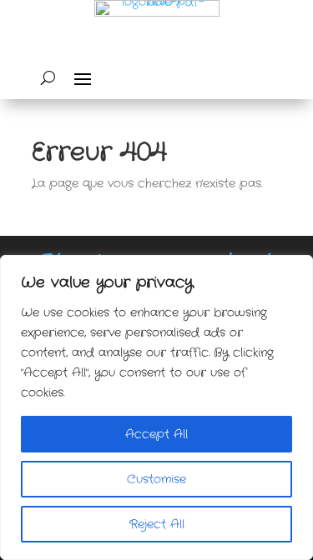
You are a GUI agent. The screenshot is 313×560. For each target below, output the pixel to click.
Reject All (156, 524)
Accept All (156, 434)
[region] (156, 407)
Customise (156, 479)
